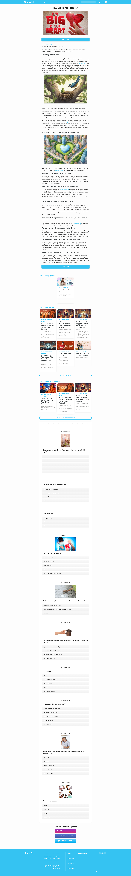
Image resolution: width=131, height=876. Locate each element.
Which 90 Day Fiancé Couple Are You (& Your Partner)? (48, 401)
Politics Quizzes (47, 858)
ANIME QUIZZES (56, 860)
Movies (43, 321)
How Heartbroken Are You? (65, 354)
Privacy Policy (71, 858)
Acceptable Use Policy (72, 866)
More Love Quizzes (46, 307)
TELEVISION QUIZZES (48, 856)
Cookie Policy (71, 863)
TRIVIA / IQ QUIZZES (48, 860)
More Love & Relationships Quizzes (53, 381)
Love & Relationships (47, 44)
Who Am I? (66, 287)
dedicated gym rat (64, 189)
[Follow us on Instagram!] (102, 853)
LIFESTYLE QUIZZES (48, 853)
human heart (82, 63)
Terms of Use (71, 861)
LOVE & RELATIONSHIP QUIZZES (48, 866)
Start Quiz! (65, 39)
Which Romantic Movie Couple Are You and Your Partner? (47, 326)
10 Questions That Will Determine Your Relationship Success (65, 324)
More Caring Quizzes (47, 276)
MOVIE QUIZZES (56, 853)
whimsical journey (67, 122)
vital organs (77, 223)
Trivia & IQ (53, 2)
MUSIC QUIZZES (56, 856)
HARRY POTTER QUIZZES (56, 866)
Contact (70, 856)
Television (43, 353)
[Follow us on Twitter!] (105, 853)
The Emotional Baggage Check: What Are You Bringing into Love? (82, 325)
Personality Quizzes (42, 2)
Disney (45, 863)
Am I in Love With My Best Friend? (82, 354)
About (69, 853)
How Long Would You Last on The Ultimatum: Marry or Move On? (47, 358)
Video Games (56, 863)
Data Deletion (71, 868)
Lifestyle (61, 287)
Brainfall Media (103, 871)
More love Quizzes (65, 375)
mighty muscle (59, 170)
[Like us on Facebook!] (100, 853)
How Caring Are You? (64, 291)
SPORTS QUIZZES (56, 858)
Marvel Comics (56, 868)
